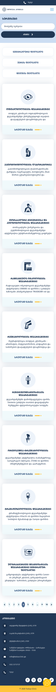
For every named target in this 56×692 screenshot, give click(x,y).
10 (47, 604)
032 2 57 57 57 (14, 664)
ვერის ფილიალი (28, 62)
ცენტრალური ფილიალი (28, 51)
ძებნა (26, 34)
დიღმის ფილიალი (28, 73)
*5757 (30, 3)
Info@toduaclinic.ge (17, 657)
